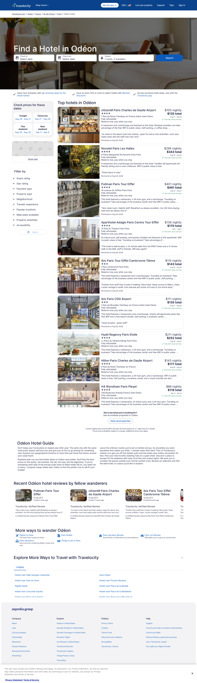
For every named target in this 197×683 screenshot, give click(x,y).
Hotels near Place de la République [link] (115, 597)
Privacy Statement (14, 680)
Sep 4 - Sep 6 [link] (42, 132)
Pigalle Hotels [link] (21, 586)
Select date (26, 59)
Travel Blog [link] (61, 660)
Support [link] (149, 623)
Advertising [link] (16, 656)
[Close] (192, 673)
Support (161, 5)
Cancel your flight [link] (153, 632)
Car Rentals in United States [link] (68, 642)
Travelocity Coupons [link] (65, 651)
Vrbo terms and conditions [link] (111, 637)
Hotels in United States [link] (66, 623)
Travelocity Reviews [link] (65, 646)
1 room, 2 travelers (115, 59)
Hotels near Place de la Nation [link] (29, 597)
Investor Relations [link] (19, 646)
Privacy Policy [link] (107, 623)
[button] (98, 557)
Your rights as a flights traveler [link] (158, 646)
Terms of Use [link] (106, 632)
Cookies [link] (104, 628)
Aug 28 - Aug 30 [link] (23, 132)
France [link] (38, 14)
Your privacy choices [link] (109, 646)
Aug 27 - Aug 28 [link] (42, 119)
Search (169, 57)
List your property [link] (19, 632)
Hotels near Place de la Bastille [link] (113, 586)
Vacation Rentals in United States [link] (70, 628)
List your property (143, 5)
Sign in (182, 5)
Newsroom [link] (16, 642)
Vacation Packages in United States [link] (71, 632)
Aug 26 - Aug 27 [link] (23, 119)
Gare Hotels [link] (104, 575)
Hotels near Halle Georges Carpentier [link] (32, 575)
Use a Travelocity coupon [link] (156, 642)
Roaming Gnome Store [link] (21, 651)
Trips (171, 5)
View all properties (120, 420)
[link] (36, 536)
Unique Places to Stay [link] (66, 656)
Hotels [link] (30, 14)
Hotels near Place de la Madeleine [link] (115, 591)
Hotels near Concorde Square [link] (29, 591)
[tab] (20, 567)
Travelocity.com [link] (18, 14)
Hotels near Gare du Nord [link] (27, 580)
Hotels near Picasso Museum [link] (112, 580)
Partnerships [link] (17, 637)
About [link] (14, 623)
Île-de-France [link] (49, 14)
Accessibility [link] (106, 642)
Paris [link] (59, 14)
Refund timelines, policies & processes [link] (161, 637)
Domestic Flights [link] (63, 637)
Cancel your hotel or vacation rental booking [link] (164, 628)
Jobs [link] (14, 628)
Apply (33, 232)
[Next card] (180, 504)
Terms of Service (31, 680)
